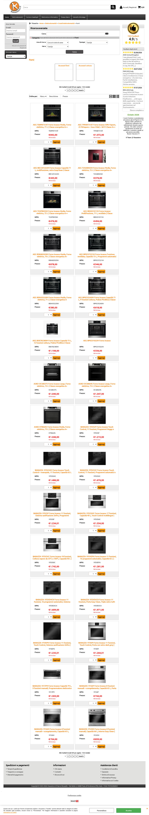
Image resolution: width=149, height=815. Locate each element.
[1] (48, 229)
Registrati (23, 48)
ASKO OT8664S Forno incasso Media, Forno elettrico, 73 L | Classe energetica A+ (52, 428)
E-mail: (8, 27)
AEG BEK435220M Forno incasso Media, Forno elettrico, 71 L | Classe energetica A (52, 298)
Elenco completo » (137, 110)
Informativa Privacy (109, 778)
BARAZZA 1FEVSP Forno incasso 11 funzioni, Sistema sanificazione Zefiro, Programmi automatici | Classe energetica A (52, 515)
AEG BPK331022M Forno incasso (97, 340)
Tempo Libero (65, 17)
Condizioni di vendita (110, 769)
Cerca (44, 34)
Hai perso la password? (19, 46)
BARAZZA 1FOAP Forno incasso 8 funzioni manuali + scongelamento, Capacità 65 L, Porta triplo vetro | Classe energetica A (97, 688)
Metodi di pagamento (15, 775)
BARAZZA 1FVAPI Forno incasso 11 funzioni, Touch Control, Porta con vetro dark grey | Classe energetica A (96, 644)
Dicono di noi (59, 775)
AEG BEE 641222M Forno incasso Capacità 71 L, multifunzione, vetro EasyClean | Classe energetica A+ (52, 170)
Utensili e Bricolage (79, 17)
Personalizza (101, 810)
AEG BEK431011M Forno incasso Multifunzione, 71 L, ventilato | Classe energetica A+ (96, 213)
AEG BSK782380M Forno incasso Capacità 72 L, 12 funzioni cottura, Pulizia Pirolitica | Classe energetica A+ (52, 342)
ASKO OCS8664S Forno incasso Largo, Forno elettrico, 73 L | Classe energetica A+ (97, 384)
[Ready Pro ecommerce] (74, 801)
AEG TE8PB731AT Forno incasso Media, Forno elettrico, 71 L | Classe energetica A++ (52, 125)
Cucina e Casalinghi (32, 17)
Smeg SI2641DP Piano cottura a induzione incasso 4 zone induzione (133, 94)
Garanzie (105, 772)
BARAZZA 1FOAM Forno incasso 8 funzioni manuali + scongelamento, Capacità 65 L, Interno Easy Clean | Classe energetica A (52, 731)
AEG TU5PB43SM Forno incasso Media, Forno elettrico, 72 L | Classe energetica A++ (52, 212)
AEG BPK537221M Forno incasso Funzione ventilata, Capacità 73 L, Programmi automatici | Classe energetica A (97, 256)
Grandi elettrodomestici (65, 38)
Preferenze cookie (74, 795)
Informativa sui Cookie (9, 812)
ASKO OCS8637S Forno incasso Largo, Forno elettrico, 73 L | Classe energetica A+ (52, 384)
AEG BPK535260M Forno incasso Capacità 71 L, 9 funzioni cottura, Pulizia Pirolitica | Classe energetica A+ (97, 299)
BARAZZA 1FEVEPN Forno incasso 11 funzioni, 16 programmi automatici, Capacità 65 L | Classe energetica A (97, 558)
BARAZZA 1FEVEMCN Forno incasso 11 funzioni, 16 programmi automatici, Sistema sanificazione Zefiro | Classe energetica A (52, 601)
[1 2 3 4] (93, 358)
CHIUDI (147, 808)
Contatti (58, 772)
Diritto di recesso (108, 775)
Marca (44, 46)
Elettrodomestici (17, 17)
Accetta (129, 810)
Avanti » (81, 90)
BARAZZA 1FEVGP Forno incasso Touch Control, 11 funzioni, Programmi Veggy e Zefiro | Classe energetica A (97, 429)
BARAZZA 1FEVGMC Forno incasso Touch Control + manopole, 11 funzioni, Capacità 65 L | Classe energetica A (52, 472)
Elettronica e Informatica (50, 17)
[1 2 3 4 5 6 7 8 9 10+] (48, 142)
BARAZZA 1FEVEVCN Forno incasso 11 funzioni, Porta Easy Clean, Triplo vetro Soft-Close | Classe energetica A (97, 601)
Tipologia (82, 42)
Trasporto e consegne (15, 772)
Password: (9, 34)
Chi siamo (58, 769)
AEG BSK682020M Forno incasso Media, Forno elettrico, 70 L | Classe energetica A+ (52, 255)
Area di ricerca (41, 42)
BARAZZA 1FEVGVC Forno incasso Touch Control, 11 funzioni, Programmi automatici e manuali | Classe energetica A (97, 472)
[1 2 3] (48, 272)
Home (7, 17)
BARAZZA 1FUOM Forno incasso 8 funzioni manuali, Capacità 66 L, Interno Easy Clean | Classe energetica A (97, 731)
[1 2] (48, 185)
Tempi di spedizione (14, 769)
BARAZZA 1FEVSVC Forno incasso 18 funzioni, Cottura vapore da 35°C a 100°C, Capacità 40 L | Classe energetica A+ (52, 558)
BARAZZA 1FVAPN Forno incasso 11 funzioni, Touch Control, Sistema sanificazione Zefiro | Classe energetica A (52, 644)
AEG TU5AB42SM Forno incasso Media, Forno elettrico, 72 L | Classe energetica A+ (97, 169)
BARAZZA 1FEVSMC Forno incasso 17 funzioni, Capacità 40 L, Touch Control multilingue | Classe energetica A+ (96, 515)
